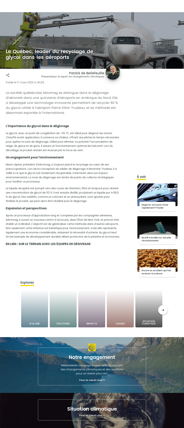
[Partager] (8, 75)
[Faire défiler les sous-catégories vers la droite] (163, 310)
